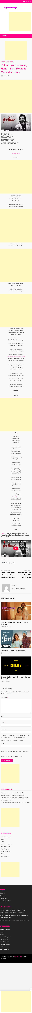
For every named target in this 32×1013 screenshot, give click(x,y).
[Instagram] (30, 1)
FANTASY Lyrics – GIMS (7, 800)
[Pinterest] (28, 1)
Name (3, 716)
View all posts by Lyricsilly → (19, 588)
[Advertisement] (20, 21)
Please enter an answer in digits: (12, 740)
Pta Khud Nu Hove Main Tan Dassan (16, 356)
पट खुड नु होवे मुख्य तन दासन (16, 496)
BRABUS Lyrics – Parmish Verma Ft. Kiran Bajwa (13, 795)
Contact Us (3, 895)
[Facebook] (22, 1)
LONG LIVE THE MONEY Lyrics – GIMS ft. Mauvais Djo (15, 797)
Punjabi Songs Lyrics (7, 61)
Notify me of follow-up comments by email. (15, 751)
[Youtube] (24, 1)
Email (3, 722)
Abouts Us (2, 893)
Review (3, 853)
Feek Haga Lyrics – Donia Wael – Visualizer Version (13, 792)
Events (2, 839)
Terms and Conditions (5, 900)
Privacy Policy (3, 898)
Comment (4, 697)
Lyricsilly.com (18, 956)
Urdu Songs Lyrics (5, 856)
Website (3, 729)
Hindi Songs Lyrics (5, 846)
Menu (5, 35)
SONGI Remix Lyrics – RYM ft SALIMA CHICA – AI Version (15, 802)
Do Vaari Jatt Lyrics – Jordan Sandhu (13, 651)
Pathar (3, 533)
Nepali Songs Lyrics (6, 849)
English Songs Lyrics (6, 836)
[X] (26, 1)
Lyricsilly (7, 75)
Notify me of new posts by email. (12, 756)
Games (3, 841)
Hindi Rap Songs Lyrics (6, 844)
